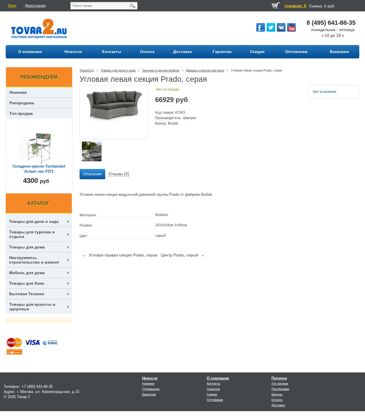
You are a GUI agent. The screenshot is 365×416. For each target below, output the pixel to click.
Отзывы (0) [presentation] (119, 174)
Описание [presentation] (92, 174)
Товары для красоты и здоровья (32, 306)
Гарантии (213, 389)
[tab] (92, 174)
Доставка (278, 405)
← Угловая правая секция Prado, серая (119, 255)
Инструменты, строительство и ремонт (34, 259)
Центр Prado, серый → (182, 255)
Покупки (279, 378)
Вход (12, 6)
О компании (218, 378)
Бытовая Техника (26, 293)
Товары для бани (26, 283)
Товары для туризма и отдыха (32, 234)
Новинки (18, 92)
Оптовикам (215, 399)
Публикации (150, 389)
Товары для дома (27, 247)
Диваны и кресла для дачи (205, 70)
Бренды (277, 394)
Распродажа (21, 103)
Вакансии (149, 394)
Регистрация (35, 6)
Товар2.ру (87, 70)
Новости (149, 378)
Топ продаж (21, 113)
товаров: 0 (295, 5)
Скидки (212, 394)
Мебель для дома (27, 272)
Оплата (276, 399)
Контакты (213, 383)
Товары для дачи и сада (118, 70)
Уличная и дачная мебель (160, 70)
